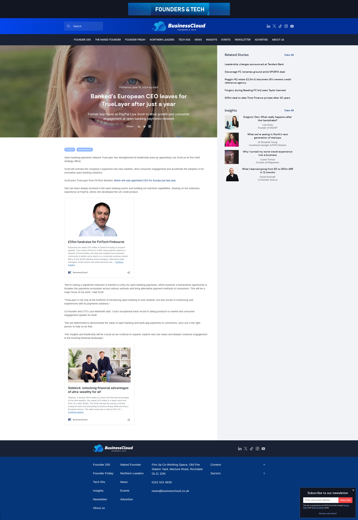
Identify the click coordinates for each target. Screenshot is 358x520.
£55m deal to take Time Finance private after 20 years (257, 97)
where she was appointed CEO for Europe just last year (145, 180)
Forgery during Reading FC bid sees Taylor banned (255, 90)
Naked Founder (130, 464)
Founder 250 (82, 39)
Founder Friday (135, 39)
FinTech (70, 149)
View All (289, 54)
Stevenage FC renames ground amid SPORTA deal (255, 71)
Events (226, 39)
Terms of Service (318, 508)
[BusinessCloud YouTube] (292, 26)
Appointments (85, 149)
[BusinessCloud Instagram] (286, 26)
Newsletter (243, 39)
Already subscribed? (328, 513)
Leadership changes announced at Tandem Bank (254, 64)
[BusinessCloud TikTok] (280, 26)
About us (278, 39)
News (198, 39)
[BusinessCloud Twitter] (274, 26)
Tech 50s (184, 39)
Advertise (261, 39)
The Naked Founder (108, 39)
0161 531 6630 (162, 482)
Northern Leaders (162, 39)
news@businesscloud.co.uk (170, 490)
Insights (211, 39)
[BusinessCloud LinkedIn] (268, 26)
